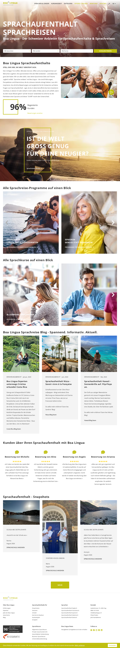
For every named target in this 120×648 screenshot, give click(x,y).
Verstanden (112, 645)
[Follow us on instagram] (91, 630)
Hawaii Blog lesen (90, 420)
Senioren (34, 610)
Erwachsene (35, 608)
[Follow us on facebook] (99, 630)
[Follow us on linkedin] (101, 630)
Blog (4, 617)
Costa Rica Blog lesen (14, 429)
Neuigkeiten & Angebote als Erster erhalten (74, 629)
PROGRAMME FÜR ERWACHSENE (21, 247)
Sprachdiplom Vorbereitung (40, 634)
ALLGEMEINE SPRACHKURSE (20, 319)
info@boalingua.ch (96, 613)
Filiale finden (94, 615)
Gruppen (34, 620)
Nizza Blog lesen (50, 415)
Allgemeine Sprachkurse (39, 629)
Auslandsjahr (36, 617)
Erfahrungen (7, 608)
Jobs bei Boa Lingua (9, 613)
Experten (5, 610)
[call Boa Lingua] (109, 4)
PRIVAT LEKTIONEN (75, 319)
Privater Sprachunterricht (39, 632)
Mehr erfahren (80, 645)
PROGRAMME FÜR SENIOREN (78, 247)
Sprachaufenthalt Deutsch (69, 617)
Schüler (34, 613)
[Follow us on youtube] (96, 630)
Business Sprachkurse (38, 636)
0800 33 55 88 (95, 610)
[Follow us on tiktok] (94, 630)
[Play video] (111, 92)
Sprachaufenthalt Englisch (69, 608)
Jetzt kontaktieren (96, 617)
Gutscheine (6, 615)
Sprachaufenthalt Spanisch (69, 613)
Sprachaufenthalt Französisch (70, 610)
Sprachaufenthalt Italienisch (69, 615)
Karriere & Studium (38, 615)
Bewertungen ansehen (35, 113)
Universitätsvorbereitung (39, 639)
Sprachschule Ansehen (16, 547)
